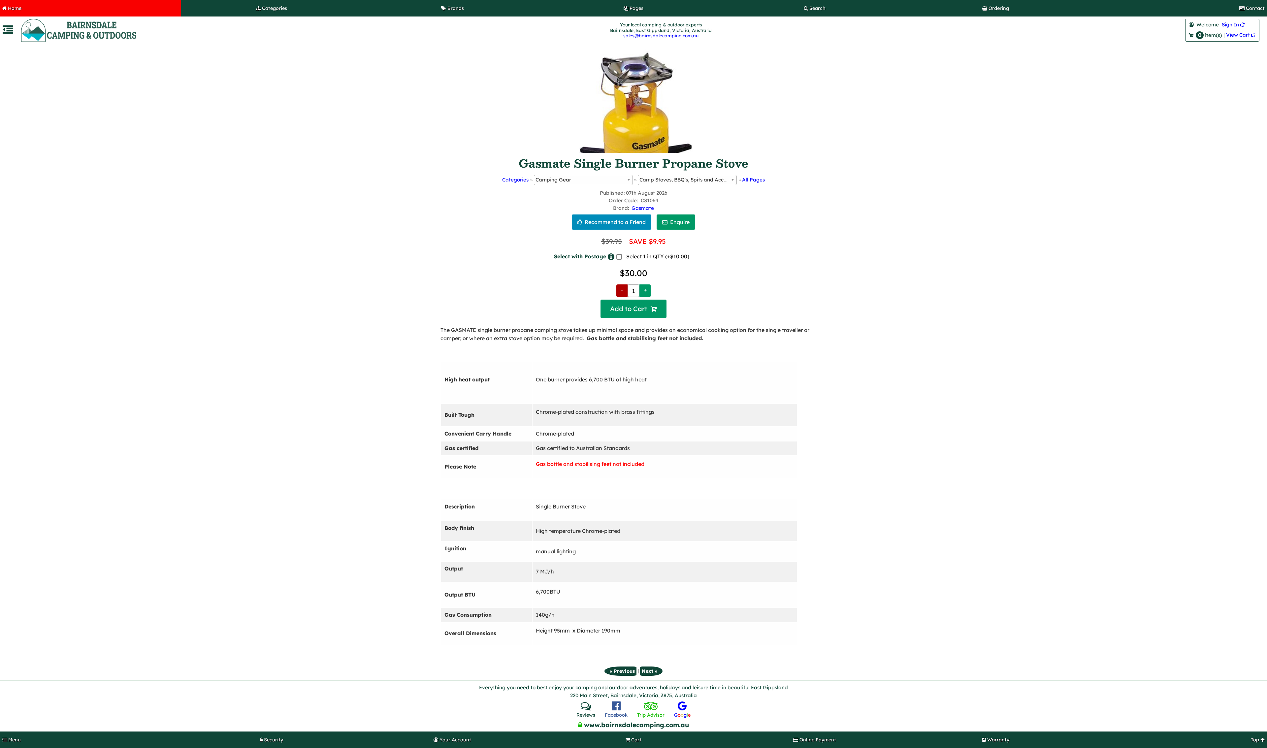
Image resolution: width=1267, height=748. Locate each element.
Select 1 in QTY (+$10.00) (657, 256)
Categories (515, 180)
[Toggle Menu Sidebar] (8, 31)
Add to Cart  (633, 309)
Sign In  (1233, 24)
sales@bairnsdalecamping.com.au (660, 35)
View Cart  (1241, 34)
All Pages (753, 180)
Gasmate (643, 208)
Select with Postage (580, 256)
